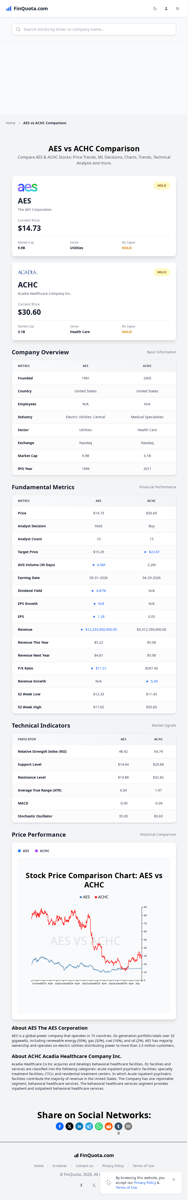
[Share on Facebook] (60, 1126)
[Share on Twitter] (69, 1126)
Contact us (84, 1165)
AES (24, 201)
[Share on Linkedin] (79, 1126)
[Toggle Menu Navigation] (177, 8)
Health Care (80, 331)
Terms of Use (126, 1187)
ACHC (28, 285)
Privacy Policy (145, 1182)
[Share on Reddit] (109, 1126)
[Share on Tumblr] (118, 1126)
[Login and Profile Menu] (166, 8)
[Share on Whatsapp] (99, 1126)
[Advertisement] (94, 78)
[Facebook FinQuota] (81, 1185)
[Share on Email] (128, 1126)
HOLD (127, 247)
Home (10, 123)
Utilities (76, 247)
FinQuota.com (97, 1155)
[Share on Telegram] (89, 1126)
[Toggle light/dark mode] (155, 8)
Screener (59, 1165)
